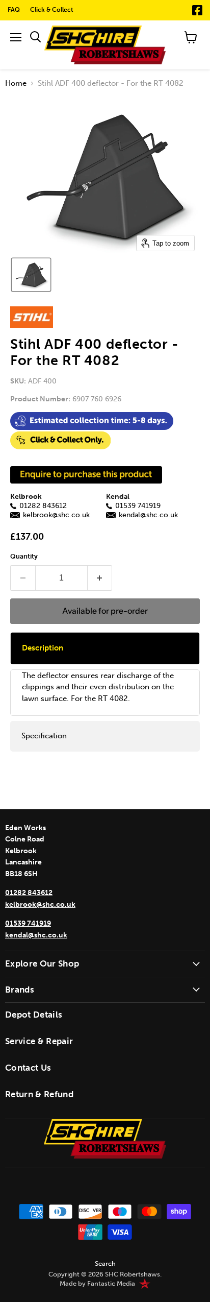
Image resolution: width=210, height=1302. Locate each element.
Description (42, 648)
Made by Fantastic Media (97, 1283)
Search (105, 1263)
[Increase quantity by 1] (100, 578)
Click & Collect (51, 9)
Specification (44, 735)
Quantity (24, 556)
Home (16, 83)
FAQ (14, 9)
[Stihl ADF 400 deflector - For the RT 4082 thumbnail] (31, 274)
